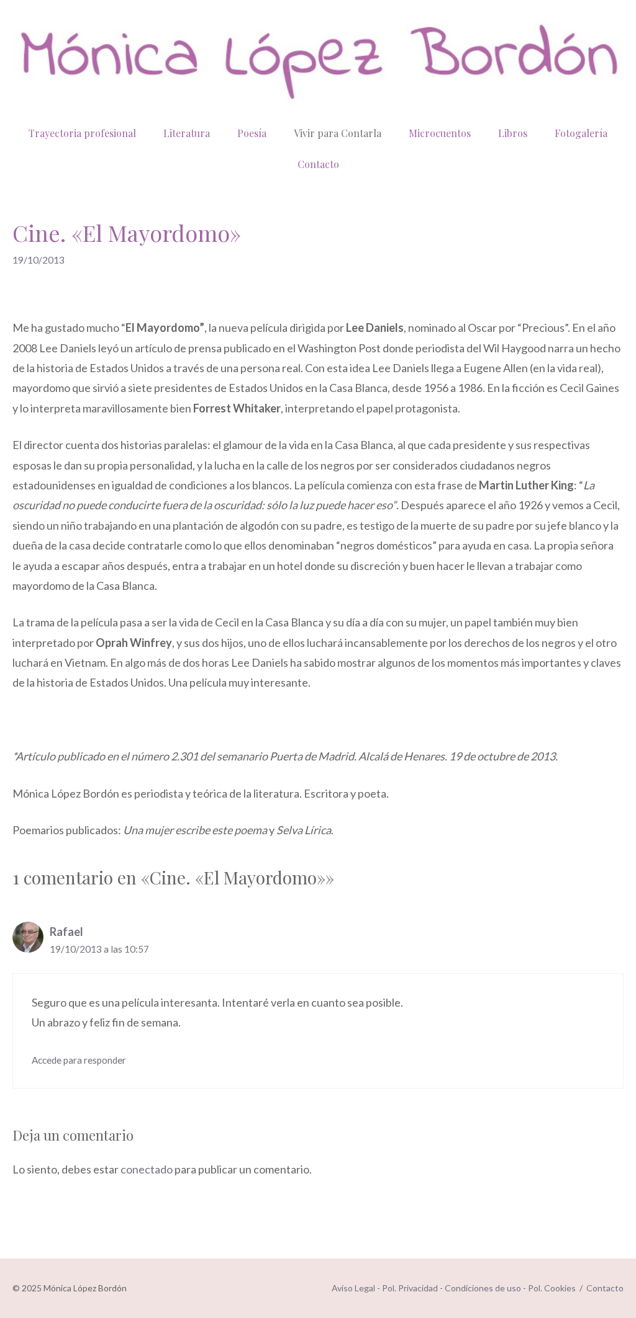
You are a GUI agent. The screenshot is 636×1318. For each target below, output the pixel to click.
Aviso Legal (353, 1288)
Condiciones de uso (483, 1288)
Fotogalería (581, 133)
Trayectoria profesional (82, 133)
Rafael (66, 931)
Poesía (251, 133)
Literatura (186, 133)
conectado (146, 1169)
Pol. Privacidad (410, 1288)
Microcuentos (440, 133)
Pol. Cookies (552, 1288)
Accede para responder (79, 1060)
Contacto (318, 164)
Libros (512, 133)
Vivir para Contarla (337, 133)
